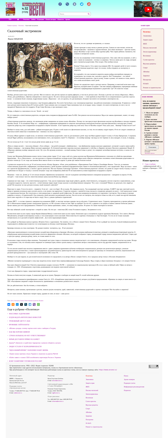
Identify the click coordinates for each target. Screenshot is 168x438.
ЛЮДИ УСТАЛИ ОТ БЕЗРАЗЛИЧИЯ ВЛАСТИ (25, 346)
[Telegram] (30, 304)
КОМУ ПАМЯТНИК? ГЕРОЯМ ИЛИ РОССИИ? (25, 361)
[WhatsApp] (38, 304)
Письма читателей (150, 48)
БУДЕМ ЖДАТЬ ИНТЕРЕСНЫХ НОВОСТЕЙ (25, 317)
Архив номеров (129, 379)
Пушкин (41, 300)
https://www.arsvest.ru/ (108, 370)
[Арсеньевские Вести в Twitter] (82, 4)
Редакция (40, 19)
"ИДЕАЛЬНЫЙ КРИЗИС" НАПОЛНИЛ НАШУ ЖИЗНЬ (28, 350)
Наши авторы (51, 19)
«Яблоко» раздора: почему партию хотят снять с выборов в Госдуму (32, 328)
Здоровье (146, 76)
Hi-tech (146, 83)
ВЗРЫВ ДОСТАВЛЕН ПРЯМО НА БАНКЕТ (24, 339)
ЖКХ (145, 44)
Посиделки (147, 80)
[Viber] (34, 304)
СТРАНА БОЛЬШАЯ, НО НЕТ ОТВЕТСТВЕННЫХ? (27, 336)
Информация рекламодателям (134, 387)
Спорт (145, 68)
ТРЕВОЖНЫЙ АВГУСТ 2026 (19, 321)
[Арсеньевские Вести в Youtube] (89, 4)
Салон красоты (148, 60)
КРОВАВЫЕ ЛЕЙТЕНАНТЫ (19, 325)
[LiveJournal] (25, 304)
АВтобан (146, 72)
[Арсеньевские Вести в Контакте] (74, 4)
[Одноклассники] (13, 304)
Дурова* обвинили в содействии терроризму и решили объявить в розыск (35, 343)
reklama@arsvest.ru (58, 401)
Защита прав (148, 40)
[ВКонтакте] (8, 304)
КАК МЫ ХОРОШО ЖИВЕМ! (19, 332)
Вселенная (147, 56)
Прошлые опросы (149, 153)
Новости (60, 19)
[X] (21, 304)
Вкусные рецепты (149, 64)
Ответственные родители (31, 300)
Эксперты (16, 300)
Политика (146, 32)
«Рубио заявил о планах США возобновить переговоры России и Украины (35, 357)
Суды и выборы (150, 164)
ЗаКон (33, 19)
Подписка (127, 390)
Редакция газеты (129, 383)
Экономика (147, 36)
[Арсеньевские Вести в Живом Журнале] (67, 4)
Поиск (126, 376)
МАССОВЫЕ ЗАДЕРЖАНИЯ (19, 314)
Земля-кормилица (149, 52)
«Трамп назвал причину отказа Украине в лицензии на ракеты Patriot (33, 354)
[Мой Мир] (17, 304)
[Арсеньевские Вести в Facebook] (60, 4)
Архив (67, 19)
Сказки (22, 300)
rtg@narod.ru (56, 393)
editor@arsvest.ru (57, 380)
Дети (12, 300)
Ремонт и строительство (152, 87)
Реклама (26, 19)
